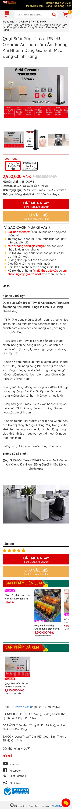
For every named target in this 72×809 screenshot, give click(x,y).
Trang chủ (8, 21)
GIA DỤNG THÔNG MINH (32, 21)
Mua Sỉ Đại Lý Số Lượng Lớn (30, 165)
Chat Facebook (18, 776)
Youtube (14, 764)
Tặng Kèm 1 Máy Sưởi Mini (13, 166)
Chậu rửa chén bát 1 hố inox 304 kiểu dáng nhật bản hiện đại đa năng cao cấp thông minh (18, 597)
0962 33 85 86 (24, 707)
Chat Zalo (15, 783)
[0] (65, 14)
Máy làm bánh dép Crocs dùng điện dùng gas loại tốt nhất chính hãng (46, 627)
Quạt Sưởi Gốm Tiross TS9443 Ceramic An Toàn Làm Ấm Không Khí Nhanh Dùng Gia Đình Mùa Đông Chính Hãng (18, 685)
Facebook (15, 770)
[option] (36, 92)
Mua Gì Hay (57, 806)
